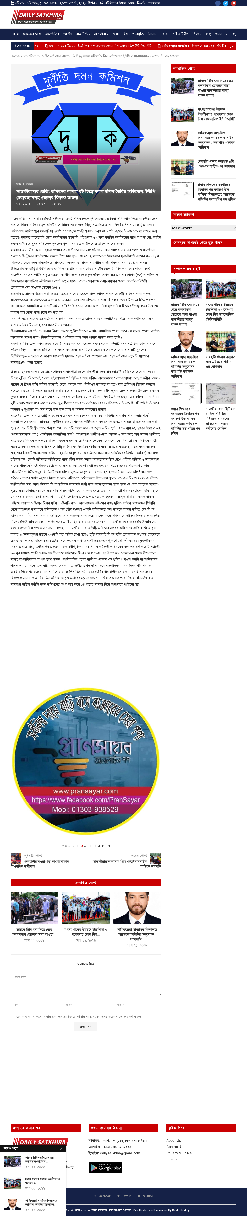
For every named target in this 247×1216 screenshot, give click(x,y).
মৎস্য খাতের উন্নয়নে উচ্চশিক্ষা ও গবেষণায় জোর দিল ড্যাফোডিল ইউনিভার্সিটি (64, 46)
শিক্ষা (195, 34)
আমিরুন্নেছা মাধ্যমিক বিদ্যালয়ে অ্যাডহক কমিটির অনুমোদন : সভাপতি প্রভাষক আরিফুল (183, 46)
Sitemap (172, 1159)
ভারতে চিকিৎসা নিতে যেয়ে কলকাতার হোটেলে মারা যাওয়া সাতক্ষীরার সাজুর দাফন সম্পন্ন (215, 88)
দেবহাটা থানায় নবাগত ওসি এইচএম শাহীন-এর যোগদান (216, 163)
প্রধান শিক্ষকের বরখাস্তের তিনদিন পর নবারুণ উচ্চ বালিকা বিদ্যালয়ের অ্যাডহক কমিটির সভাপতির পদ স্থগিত (216, 192)
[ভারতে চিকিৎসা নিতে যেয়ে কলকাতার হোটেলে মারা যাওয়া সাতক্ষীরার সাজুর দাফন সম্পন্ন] (34, 908)
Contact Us (175, 1147)
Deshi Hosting (181, 1210)
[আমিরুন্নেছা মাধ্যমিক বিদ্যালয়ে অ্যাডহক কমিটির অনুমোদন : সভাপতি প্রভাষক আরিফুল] (137, 908)
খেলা (115, 34)
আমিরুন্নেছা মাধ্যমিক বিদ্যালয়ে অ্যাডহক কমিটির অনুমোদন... (41, 1202)
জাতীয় (67, 34)
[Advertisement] (166, 16)
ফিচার (18, 184)
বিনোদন (153, 34)
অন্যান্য (220, 34)
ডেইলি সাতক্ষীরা (99, 1210)
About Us (173, 1140)
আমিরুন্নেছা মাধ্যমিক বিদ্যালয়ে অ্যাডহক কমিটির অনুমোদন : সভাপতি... (137, 934)
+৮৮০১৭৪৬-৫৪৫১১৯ (116, 1147)
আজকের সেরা (32, 34)
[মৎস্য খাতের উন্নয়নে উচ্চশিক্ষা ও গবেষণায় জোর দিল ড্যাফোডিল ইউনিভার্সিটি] (86, 908)
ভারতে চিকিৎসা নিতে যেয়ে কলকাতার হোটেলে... (39, 1159)
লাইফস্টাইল (180, 34)
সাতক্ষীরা (100, 34)
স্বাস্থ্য (208, 34)
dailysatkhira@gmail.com (120, 1153)
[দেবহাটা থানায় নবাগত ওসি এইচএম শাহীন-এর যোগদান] (182, 167)
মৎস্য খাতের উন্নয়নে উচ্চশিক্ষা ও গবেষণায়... (42, 1181)
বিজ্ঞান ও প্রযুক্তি (133, 34)
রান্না (165, 34)
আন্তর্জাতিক (52, 34)
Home (15, 56)
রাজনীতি (82, 34)
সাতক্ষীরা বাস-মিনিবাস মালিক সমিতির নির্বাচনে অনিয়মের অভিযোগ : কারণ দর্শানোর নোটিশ (221, 419)
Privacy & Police (179, 1153)
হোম (16, 34)
